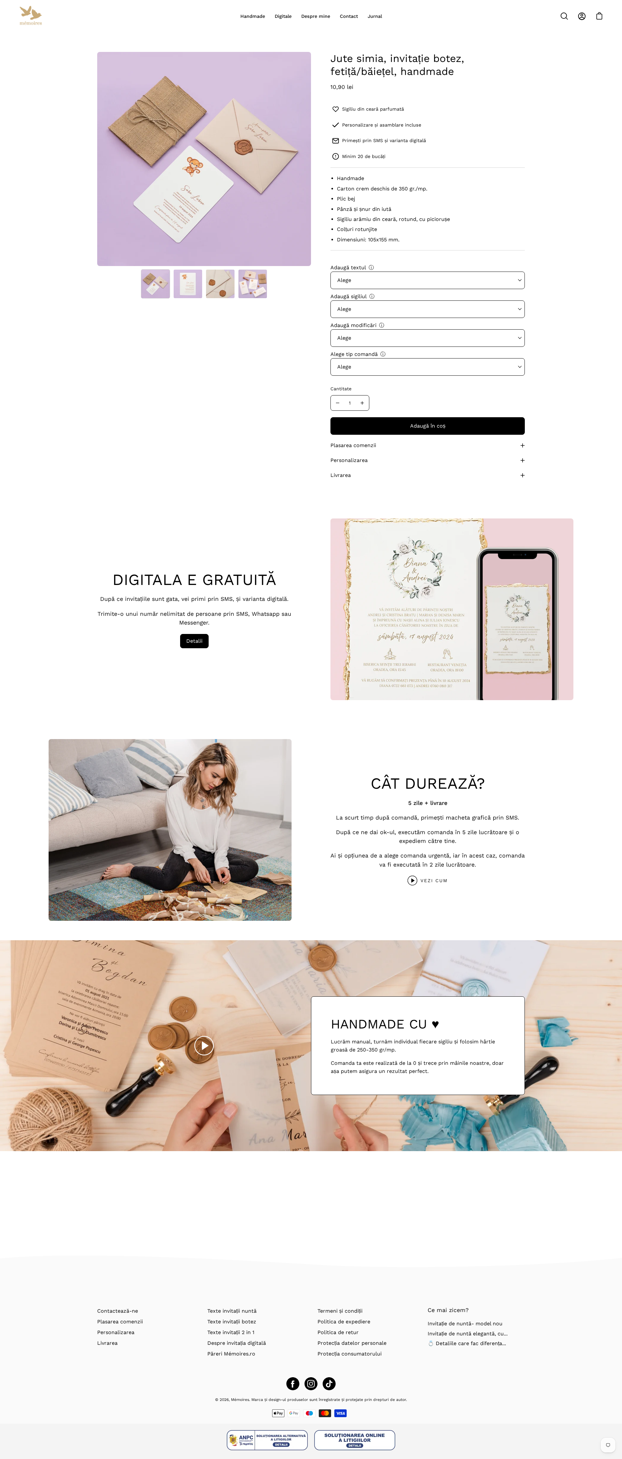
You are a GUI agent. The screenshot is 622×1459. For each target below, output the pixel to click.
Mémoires (240, 1399)
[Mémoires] (30, 16)
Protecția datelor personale (351, 1343)
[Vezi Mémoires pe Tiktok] (329, 1383)
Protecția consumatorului (349, 1354)
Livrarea (340, 475)
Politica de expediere (343, 1322)
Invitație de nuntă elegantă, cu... (468, 1334)
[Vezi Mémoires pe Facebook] (292, 1383)
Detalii (194, 641)
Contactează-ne (117, 1311)
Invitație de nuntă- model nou (465, 1323)
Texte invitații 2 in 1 (230, 1332)
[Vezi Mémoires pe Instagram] (311, 1383)
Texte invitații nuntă (232, 1311)
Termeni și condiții (340, 1311)
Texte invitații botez (231, 1322)
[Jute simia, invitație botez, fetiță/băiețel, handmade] (155, 283)
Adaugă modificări (353, 325)
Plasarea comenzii (353, 445)
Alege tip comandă (354, 354)
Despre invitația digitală (236, 1343)
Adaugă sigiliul (348, 296)
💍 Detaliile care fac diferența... (467, 1343)
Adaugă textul (348, 267)
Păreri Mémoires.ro (231, 1354)
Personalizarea (349, 460)
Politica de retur (338, 1332)
